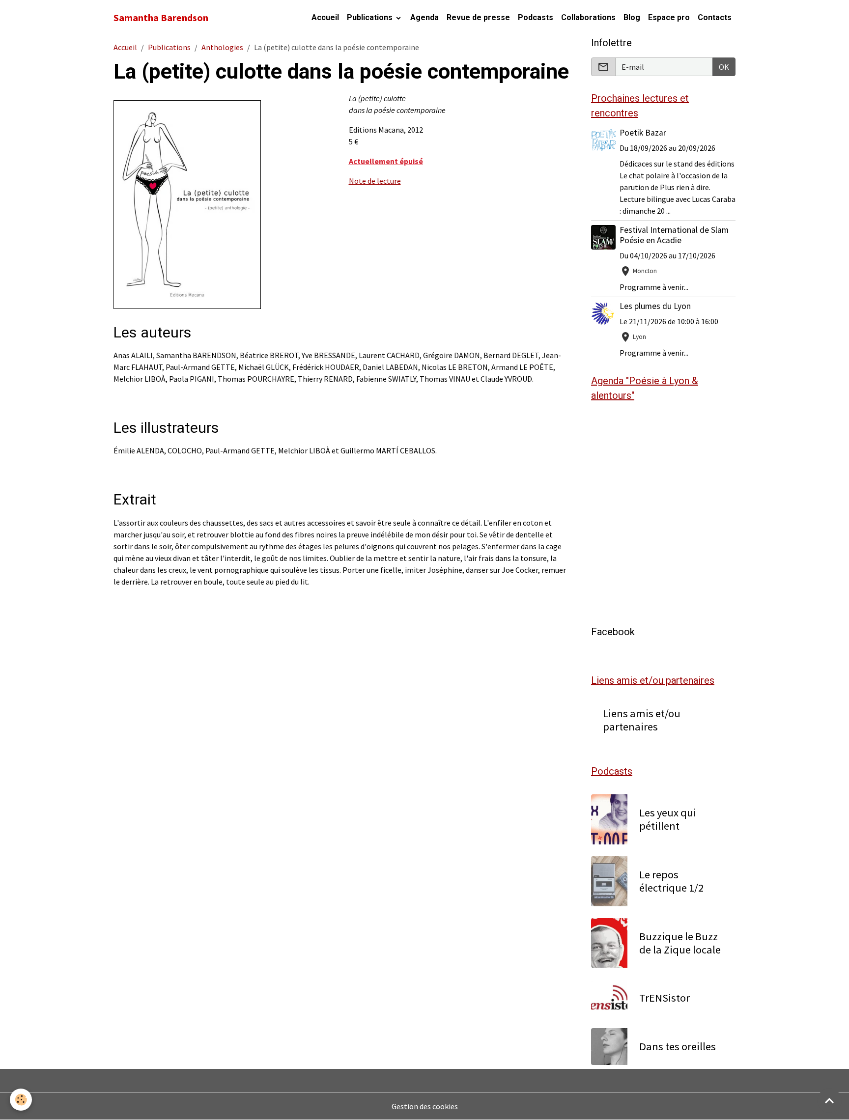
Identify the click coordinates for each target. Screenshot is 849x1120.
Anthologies (222, 47)
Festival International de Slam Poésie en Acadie (674, 235)
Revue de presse (478, 17)
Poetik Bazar (643, 132)
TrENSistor (664, 998)
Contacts (715, 17)
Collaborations (588, 17)
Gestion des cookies (425, 1106)
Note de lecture (375, 181)
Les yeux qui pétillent (667, 819)
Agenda (424, 17)
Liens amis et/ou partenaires (641, 720)
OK (724, 67)
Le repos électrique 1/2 (671, 881)
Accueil (325, 17)
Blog (631, 17)
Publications (371, 17)
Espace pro (669, 17)
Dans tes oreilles (677, 1046)
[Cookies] (21, 1100)
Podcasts (535, 17)
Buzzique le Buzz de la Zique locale (680, 943)
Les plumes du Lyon (655, 306)
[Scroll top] (829, 1100)
